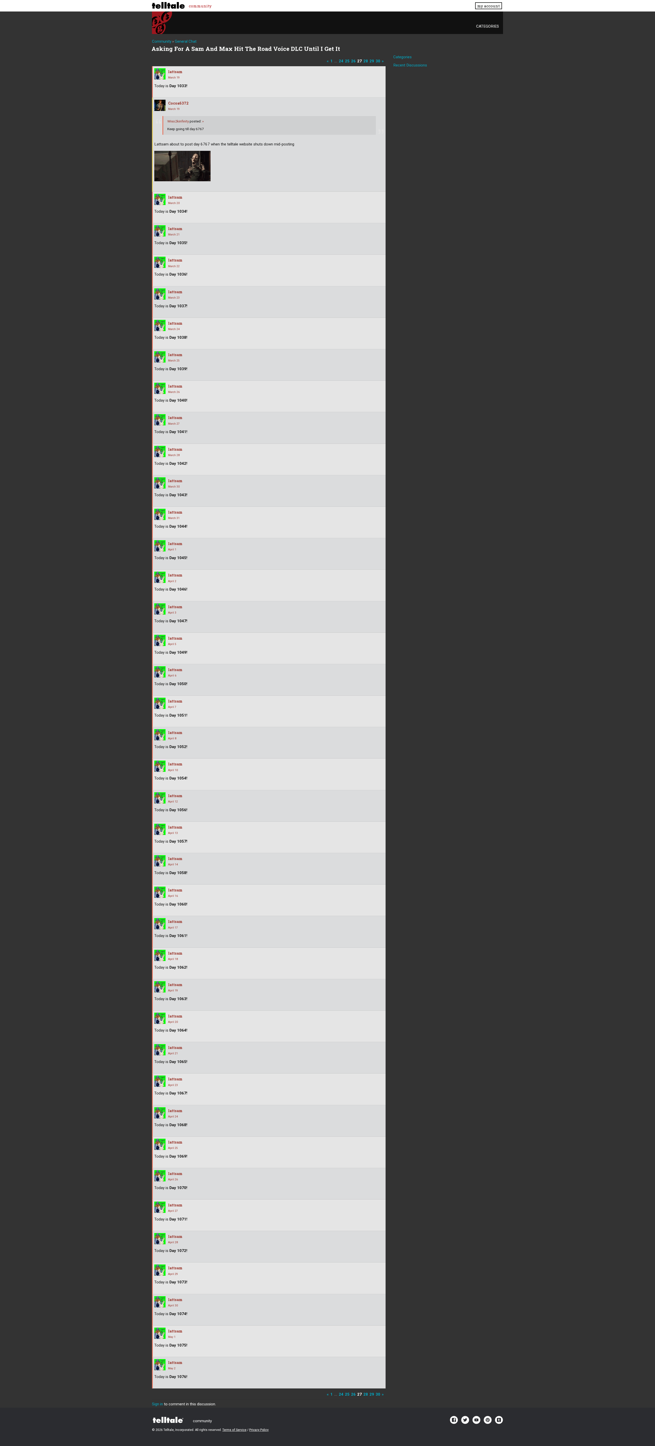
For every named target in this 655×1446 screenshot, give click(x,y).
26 (353, 61)
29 (371, 61)
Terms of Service (234, 1430)
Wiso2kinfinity (178, 121)
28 (365, 61)
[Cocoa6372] (160, 105)
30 (378, 61)
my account (488, 5)
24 (341, 61)
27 (359, 61)
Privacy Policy (259, 1430)
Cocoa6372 (178, 103)
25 (347, 61)
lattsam (175, 71)
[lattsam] (160, 74)
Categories (487, 26)
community (200, 5)
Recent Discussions (410, 65)
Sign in (157, 1404)
